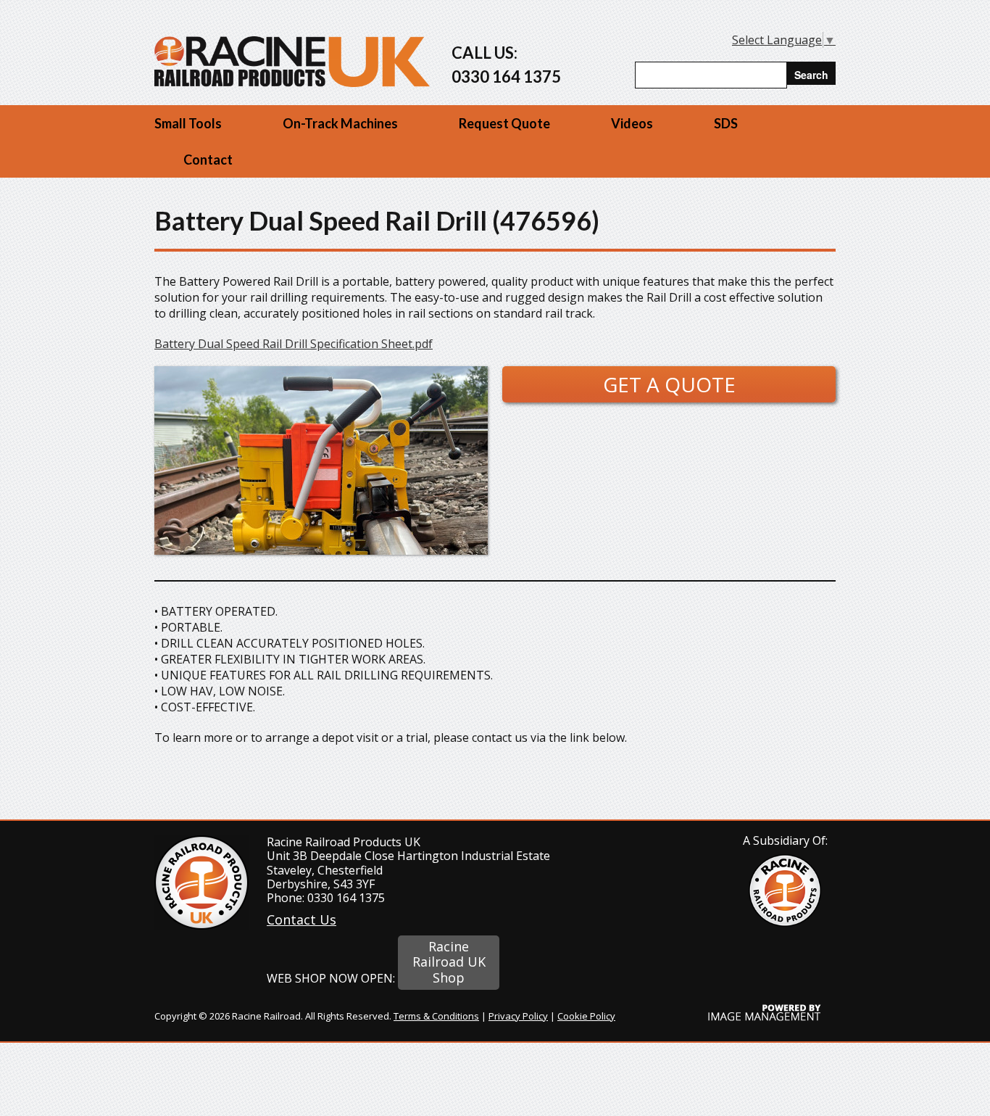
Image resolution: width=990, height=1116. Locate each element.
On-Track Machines (340, 123)
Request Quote (504, 123)
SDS (726, 123)
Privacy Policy (518, 1015)
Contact (208, 160)
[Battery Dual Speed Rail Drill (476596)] (321, 550)
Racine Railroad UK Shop (449, 962)
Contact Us (301, 919)
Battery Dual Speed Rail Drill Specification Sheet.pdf (293, 344)
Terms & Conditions (436, 1015)
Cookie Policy (586, 1015)
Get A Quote (669, 384)
